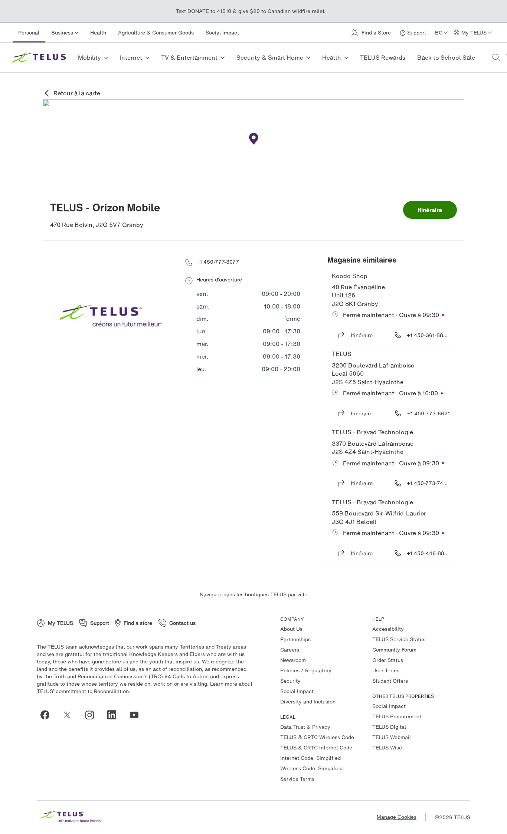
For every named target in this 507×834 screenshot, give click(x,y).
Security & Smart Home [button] (269, 57)
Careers (289, 649)
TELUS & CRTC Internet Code (316, 747)
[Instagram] (92, 715)
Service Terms (297, 778)
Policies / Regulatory (305, 670)
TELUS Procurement (396, 716)
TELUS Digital (389, 727)
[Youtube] (137, 715)
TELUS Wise (387, 747)
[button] (496, 57)
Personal (28, 32)
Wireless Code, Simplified (311, 768)
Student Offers (390, 681)
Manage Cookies (396, 817)
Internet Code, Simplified (310, 758)
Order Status (387, 660)
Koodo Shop (349, 275)
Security (290, 681)
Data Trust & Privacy (305, 727)
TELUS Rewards (382, 57)
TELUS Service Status (398, 639)
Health (98, 32)
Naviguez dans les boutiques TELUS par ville (253, 594)
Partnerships (295, 639)
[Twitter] (70, 715)
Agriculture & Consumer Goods (156, 32)
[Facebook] (48, 715)
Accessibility (388, 629)
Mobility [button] (89, 57)
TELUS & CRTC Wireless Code (317, 737)
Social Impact (222, 32)
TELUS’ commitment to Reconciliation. (83, 691)
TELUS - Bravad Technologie (372, 432)
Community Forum (394, 649)
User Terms (385, 670)
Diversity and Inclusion (308, 701)
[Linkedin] (115, 715)
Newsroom (293, 660)
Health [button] (331, 57)
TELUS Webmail (391, 737)
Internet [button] (131, 57)
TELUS (341, 353)
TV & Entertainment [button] (189, 57)
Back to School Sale (446, 57)
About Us (291, 629)
